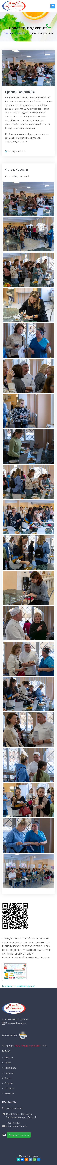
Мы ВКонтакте (10, 1035)
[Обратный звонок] (49, 26)
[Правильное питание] (28, 198)
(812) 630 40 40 (14, 1108)
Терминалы (10, 1067)
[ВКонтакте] (22, 1159)
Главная (8, 32)
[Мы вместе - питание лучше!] (15, 972)
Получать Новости (19, 1134)
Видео (7, 1077)
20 (14, 176)
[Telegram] (30, 1159)
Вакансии (9, 1093)
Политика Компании (15, 1023)
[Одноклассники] (26, 1159)
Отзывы (8, 1083)
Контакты (9, 1088)
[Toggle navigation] (52, 6)
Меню (7, 1062)
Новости (20, 32)
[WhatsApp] (34, 1159)
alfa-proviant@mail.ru (16, 1125)
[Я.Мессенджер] (18, 1159)
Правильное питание (20, 92)
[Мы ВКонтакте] (15, 6)
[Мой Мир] (38, 1159)
